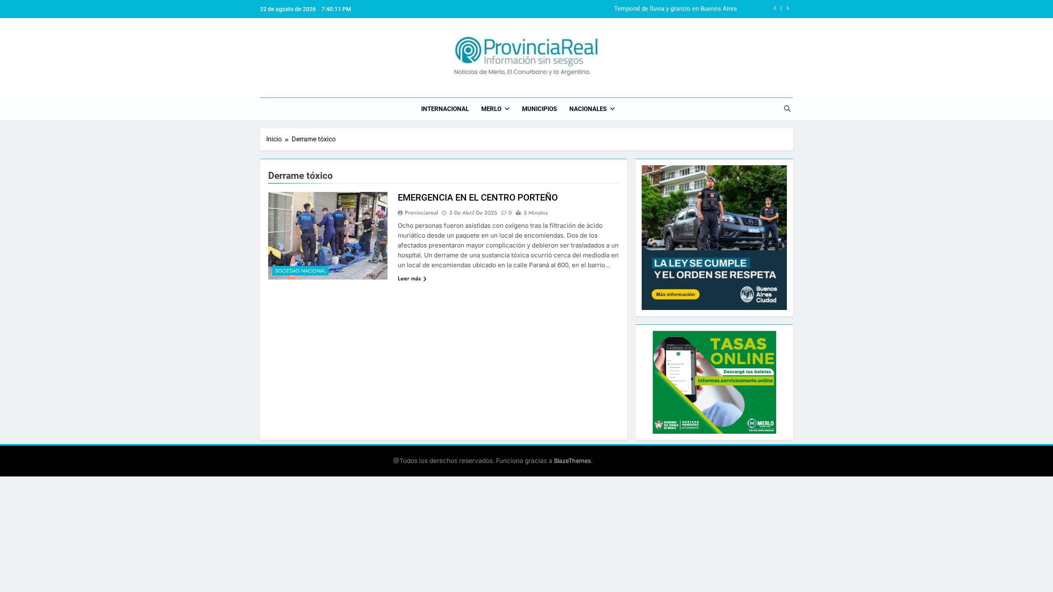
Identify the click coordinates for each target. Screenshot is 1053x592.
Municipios (539, 109)
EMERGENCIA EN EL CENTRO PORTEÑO (478, 197)
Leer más (409, 278)
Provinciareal (421, 212)
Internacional (445, 109)
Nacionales (588, 109)
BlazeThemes (572, 460)
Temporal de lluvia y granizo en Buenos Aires (675, 9)
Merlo (491, 109)
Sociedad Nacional (300, 271)
